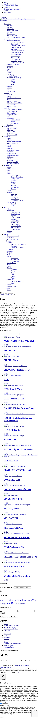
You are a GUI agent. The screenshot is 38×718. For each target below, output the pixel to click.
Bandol (9, 94)
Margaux (10, 130)
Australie (13, 204)
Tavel (9, 72)
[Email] (4, 621)
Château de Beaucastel (17, 42)
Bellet (9, 96)
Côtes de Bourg (12, 128)
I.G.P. (9, 89)
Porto (9, 288)
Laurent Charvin (16, 47)
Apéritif (9, 242)
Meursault (10, 148)
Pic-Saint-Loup (11, 113)
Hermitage (10, 32)
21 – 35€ (14, 600)
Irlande (13, 276)
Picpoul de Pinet (12, 115)
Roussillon (10, 118)
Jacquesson (14, 222)
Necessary (5, 703)
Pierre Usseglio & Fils (17, 62)
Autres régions (8, 165)
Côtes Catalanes (15, 120)
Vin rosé (30, 600)
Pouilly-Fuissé (11, 153)
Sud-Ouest (10, 192)
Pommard (10, 152)
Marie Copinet (15, 224)
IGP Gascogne (15, 197)
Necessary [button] (3, 702)
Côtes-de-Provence (12, 101)
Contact (6, 11)
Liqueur (9, 285)
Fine (12, 283)
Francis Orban (15, 221)
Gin (8, 254)
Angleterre (14, 269)
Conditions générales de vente (12, 643)
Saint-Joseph (11, 34)
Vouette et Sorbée (16, 226)
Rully (9, 158)
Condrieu (10, 25)
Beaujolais (10, 168)
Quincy (13, 184)
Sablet (13, 83)
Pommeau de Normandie (18, 244)
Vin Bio (11, 602)
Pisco (9, 290)
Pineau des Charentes (17, 247)
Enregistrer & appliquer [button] (7, 714)
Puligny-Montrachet (13, 155)
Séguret (13, 79)
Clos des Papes (15, 56)
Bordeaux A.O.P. (12, 135)
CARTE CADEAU (13, 239)
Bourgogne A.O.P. (12, 162)
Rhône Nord (7, 24)
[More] (6, 621)
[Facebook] (1, 621)
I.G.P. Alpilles (11, 104)
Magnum (23, 603)
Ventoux (9, 88)
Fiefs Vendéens (15, 175)
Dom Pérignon (15, 214)
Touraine (13, 189)
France (13, 273)
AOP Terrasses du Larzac (14, 109)
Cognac (9, 253)
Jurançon (13, 195)
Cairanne (10, 66)
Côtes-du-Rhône (12, 35)
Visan (12, 84)
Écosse (13, 271)
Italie (12, 205)
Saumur (13, 182)
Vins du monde (11, 202)
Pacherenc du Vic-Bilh (17, 200)
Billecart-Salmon (16, 217)
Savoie (9, 190)
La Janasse (14, 49)
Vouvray (13, 185)
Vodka (9, 266)
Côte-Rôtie (10, 29)
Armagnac (10, 249)
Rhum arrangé (15, 261)
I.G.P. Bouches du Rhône (14, 103)
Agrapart (13, 216)
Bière (9, 232)
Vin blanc (23, 600)
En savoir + (19, 672)
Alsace (9, 167)
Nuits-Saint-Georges (13, 150)
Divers (6, 234)
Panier (5, 635)
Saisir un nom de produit (7, 587)
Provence (6, 93)
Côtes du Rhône (12, 76)
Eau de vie (10, 279)
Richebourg (10, 157)
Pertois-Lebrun (15, 229)
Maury (13, 121)
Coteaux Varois (11, 106)
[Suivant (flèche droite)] (2, 717)
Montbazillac (11, 131)
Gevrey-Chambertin (13, 163)
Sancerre (13, 180)
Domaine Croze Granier (18, 45)
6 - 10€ (1, 600)
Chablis (9, 140)
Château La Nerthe (16, 54)
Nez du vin (10, 237)
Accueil (6, 2)
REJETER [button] (12, 672)
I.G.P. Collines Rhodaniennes (16, 37)
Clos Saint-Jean (15, 59)
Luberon (9, 86)
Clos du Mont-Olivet (17, 52)
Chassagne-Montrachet (14, 141)
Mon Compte (7, 12)
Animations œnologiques (11, 5)
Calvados (10, 264)
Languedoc (7, 108)
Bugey (9, 170)
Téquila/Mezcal (11, 263)
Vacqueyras (10, 74)
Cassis (9, 99)
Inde (12, 274)
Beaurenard (14, 44)
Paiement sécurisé (9, 647)
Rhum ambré (15, 259)
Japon (12, 278)
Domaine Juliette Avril (17, 51)
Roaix (13, 81)
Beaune (9, 138)
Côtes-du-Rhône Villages (14, 77)
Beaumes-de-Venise (13, 64)
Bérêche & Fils (15, 212)
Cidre (9, 209)
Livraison (6, 639)
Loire (9, 173)
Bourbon (10, 251)
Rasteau (9, 71)
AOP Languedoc (12, 111)
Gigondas (10, 67)
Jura (8, 172)
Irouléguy (14, 194)
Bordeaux (6, 126)
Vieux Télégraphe (16, 61)
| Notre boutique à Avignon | (12, 9)
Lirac (8, 69)
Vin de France (11, 91)
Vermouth (14, 246)
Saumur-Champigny (17, 177)
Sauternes (10, 133)
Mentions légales (8, 645)
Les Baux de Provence (14, 98)
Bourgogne (7, 136)
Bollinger (14, 219)
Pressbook (7, 7)
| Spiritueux (7, 241)
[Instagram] (2, 621)
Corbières (10, 125)
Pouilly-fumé (15, 178)
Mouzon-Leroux (16, 227)
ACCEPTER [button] (4, 672)
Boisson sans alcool (13, 236)
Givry (9, 145)
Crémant (9, 231)
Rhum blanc (14, 258)
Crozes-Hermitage (12, 30)
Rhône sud (7, 39)
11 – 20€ (7, 600)
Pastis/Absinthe (11, 286)
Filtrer (2, 613)
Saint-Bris (10, 160)
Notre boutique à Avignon (11, 625)
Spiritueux (9, 294)
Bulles (5, 207)
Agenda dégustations (10, 4)
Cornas (9, 27)
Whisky (9, 268)
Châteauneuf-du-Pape (13, 40)
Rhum (9, 256)
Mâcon (9, 146)
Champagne (10, 210)
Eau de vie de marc (16, 281)
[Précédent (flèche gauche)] (0, 717)
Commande (7, 637)
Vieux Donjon (15, 57)
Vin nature (18, 603)
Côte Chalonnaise (12, 143)
